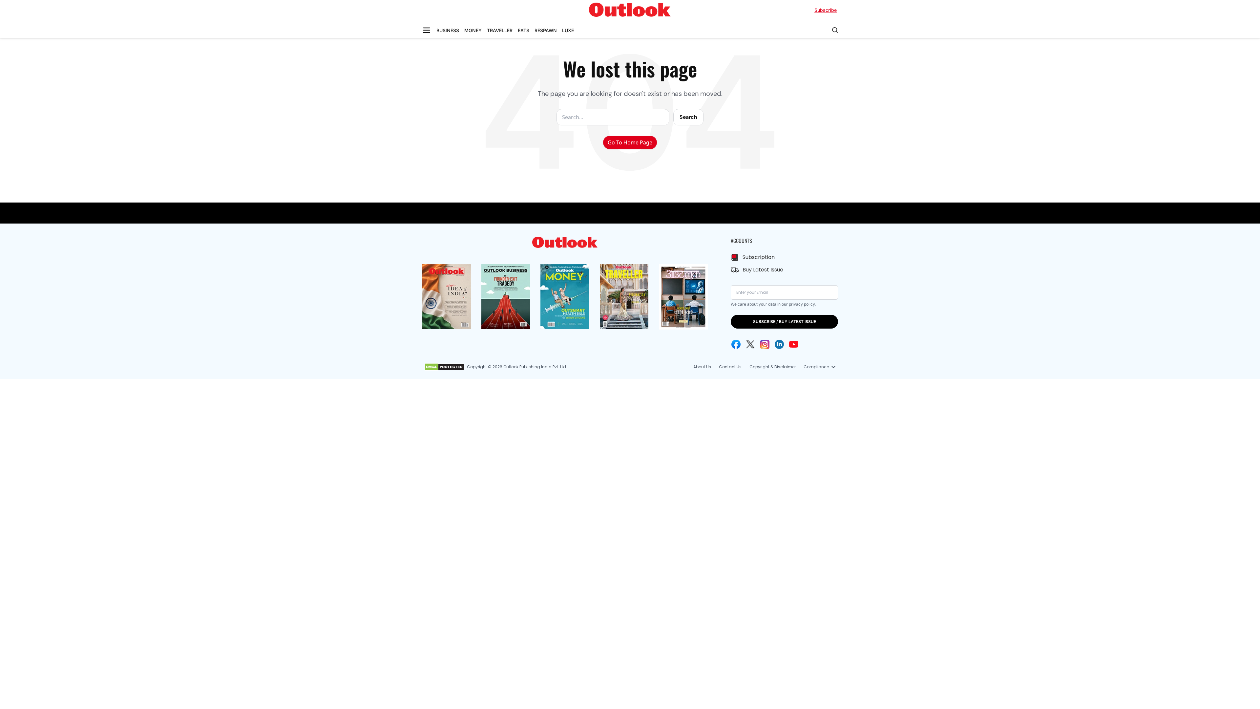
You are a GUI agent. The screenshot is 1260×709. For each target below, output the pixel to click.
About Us (702, 367)
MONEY (473, 30)
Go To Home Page (630, 142)
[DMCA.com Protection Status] (444, 367)
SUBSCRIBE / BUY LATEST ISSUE (784, 321)
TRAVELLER (500, 30)
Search (688, 117)
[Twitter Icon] (750, 344)
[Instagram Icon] (765, 344)
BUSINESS (447, 30)
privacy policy (802, 304)
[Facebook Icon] (736, 344)
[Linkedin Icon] (779, 344)
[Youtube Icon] (793, 344)
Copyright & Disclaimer (772, 367)
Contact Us (730, 367)
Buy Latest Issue (763, 269)
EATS (523, 30)
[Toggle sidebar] (426, 30)
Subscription (759, 257)
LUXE (568, 30)
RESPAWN (546, 30)
